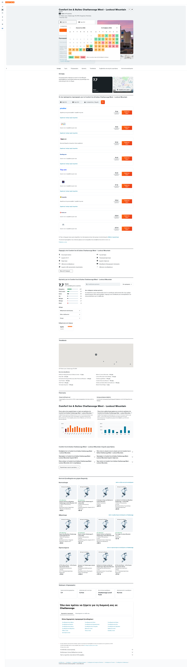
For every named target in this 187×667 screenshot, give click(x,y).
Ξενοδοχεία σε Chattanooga (122, 662)
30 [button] (91, 49)
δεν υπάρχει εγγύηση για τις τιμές (91, 645)
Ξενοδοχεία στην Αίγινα (67, 626)
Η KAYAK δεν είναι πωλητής (67, 649)
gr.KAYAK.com (61, 662)
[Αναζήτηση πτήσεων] (2, 6)
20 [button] (80, 46)
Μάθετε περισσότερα (113, 237)
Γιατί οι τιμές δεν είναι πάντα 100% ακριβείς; (72, 655)
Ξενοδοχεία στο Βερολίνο (68, 628)
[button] (2, 2)
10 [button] (70, 42)
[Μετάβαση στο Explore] (2, 17)
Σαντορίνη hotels (66, 632)
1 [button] (87, 35)
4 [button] (73, 39)
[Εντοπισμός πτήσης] (2, 20)
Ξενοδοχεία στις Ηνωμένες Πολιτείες (95, 662)
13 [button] (80, 42)
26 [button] (77, 49)
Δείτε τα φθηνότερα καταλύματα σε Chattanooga (121, 515)
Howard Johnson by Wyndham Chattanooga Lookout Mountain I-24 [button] (68, 502)
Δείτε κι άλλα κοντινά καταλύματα (124, 482)
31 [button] (70, 53)
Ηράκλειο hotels (111, 628)
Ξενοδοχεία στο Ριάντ (90, 622)
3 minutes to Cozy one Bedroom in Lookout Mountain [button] (105, 500)
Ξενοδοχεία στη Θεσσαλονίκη (92, 624)
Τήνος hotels (88, 630)
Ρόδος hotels (65, 630)
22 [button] (87, 46)
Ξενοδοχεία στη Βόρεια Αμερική (79, 662)
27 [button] (80, 49)
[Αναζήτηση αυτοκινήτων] (2, 12)
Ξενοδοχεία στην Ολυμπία (91, 626)
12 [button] (77, 42)
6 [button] (80, 39)
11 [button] (73, 42)
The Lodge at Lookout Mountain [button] (122, 534)
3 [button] (106, 35)
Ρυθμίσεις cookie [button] (63, 242)
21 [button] (84, 46)
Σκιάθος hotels (111, 630)
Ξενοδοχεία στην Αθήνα (68, 622)
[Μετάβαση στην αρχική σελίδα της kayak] (9, 2)
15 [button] (87, 42)
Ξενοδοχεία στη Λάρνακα (114, 626)
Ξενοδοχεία (68, 662)
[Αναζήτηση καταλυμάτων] (2, 9)
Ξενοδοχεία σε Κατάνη (67, 624)
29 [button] (87, 49)
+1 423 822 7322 (63, 17)
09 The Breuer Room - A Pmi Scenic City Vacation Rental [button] (67, 566)
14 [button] (84, 42)
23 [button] (91, 46)
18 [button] (73, 46)
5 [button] (113, 35)
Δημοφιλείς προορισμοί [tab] (67, 613)
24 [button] (70, 49)
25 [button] (73, 49)
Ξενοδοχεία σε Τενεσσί (110, 662)
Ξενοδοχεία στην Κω (113, 624)
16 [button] (91, 42)
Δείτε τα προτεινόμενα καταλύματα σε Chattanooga (120, 547)
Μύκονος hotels (88, 628)
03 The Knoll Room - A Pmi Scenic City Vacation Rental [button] (123, 566)
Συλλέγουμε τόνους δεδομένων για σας (71, 652)
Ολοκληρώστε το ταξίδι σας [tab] (82, 613)
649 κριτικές (68, 13)
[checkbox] (66, 328)
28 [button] (84, 49)
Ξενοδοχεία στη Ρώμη (113, 622)
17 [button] (70, 46)
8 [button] (87, 39)
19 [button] (77, 46)
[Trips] (2, 24)
